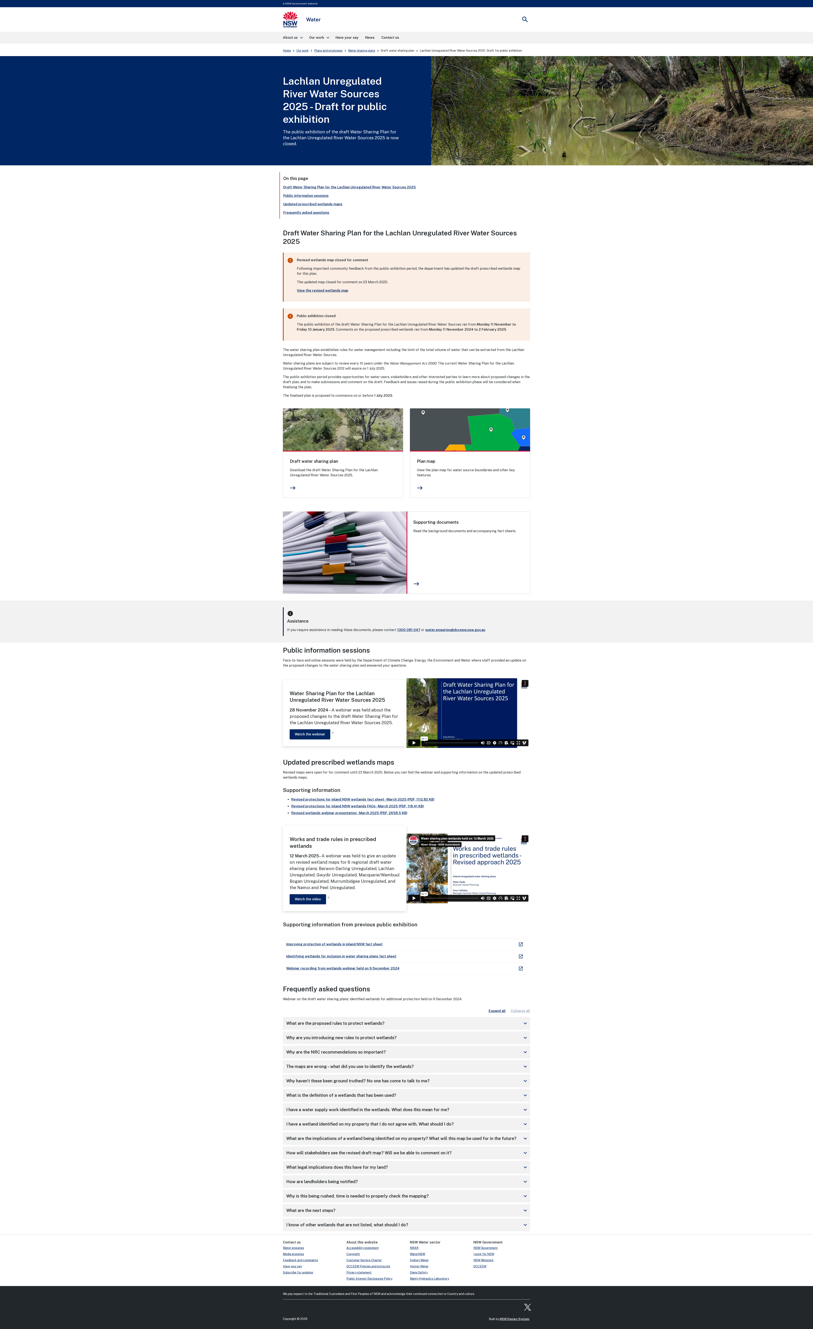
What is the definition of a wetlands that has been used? (407, 1095)
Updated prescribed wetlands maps (312, 204)
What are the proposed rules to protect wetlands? (407, 1023)
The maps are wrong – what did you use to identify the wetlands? (407, 1066)
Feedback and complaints (300, 1260)
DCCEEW (479, 1266)
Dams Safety (419, 1272)
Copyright (353, 1254)
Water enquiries (293, 1248)
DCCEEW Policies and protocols (368, 1266)
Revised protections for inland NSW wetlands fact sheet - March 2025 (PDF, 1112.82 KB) (362, 799)
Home (287, 50)
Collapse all (520, 1011)
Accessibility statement (362, 1248)
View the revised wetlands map (322, 291)
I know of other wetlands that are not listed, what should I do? (407, 1225)
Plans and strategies (328, 50)
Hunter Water (419, 1266)
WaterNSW (417, 1254)
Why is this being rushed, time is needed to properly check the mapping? (407, 1196)
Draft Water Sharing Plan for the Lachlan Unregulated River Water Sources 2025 (349, 187)
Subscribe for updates (298, 1272)
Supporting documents (436, 522)
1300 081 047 (408, 630)
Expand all (497, 1011)
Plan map (426, 461)
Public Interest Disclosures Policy (369, 1278)
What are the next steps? (407, 1210)
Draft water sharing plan (314, 461)
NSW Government (485, 1248)
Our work (302, 50)
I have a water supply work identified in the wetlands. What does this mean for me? (407, 1110)
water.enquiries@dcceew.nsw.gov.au (455, 630)
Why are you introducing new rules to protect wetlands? (407, 1038)
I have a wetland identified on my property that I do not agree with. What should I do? (407, 1124)
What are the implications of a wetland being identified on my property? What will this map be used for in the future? (407, 1138)
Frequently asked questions (306, 213)
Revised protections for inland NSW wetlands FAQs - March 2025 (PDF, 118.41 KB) (357, 806)
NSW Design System (514, 1319)
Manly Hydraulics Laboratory (429, 1278)
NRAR (414, 1248)
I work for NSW (483, 1254)
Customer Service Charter (364, 1260)
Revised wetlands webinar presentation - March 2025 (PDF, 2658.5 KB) (349, 813)
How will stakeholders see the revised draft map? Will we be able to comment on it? (407, 1153)
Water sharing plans (361, 50)
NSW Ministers (483, 1260)
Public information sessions (306, 196)
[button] (292, 38)
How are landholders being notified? (407, 1181)
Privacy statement (359, 1272)
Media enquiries (293, 1254)
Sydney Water (419, 1260)
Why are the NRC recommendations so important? (407, 1052)
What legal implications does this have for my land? (407, 1167)
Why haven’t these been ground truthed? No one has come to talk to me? (407, 1081)
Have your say (292, 1266)
